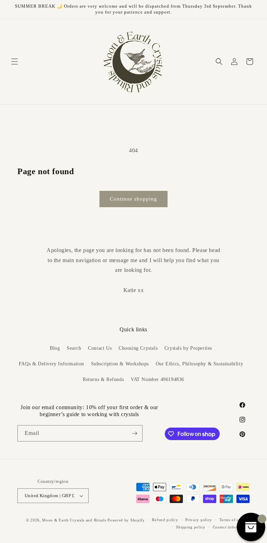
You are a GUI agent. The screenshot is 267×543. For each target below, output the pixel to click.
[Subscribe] (134, 433)
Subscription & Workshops (120, 363)
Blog (55, 348)
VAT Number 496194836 (157, 379)
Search (74, 348)
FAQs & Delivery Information (51, 363)
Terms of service (234, 520)
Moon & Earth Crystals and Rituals (74, 520)
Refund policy (165, 520)
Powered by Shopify (126, 520)
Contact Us (100, 348)
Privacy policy (198, 520)
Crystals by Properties (188, 348)
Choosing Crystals (138, 348)
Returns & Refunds (103, 379)
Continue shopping (133, 199)
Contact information (231, 527)
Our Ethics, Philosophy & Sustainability (199, 363)
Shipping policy (190, 527)
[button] (14, 61)
